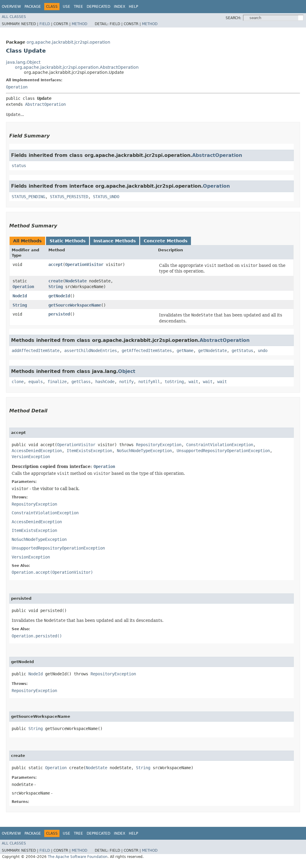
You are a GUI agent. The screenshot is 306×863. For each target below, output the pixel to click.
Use (66, 6)
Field (44, 24)
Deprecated (98, 6)
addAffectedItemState (35, 350)
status (19, 165)
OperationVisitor (84, 264)
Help (133, 6)
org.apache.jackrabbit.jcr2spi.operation (68, 42)
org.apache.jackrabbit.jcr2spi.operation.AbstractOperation (77, 67)
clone (18, 381)
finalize (57, 381)
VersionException (31, 456)
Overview (11, 6)
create (55, 281)
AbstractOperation (45, 104)
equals (35, 381)
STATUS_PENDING (28, 196)
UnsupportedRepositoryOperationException (223, 450)
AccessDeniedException (37, 450)
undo (262, 350)
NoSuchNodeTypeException (144, 450)
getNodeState (212, 350)
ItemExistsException (89, 450)
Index (119, 6)
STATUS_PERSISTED (69, 196)
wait (193, 381)
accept (55, 264)
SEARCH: (233, 18)
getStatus (242, 350)
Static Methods (67, 240)
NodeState (76, 281)
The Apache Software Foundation (78, 857)
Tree (78, 6)
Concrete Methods (165, 240)
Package (33, 6)
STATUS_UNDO (106, 196)
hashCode (104, 381)
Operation (16, 87)
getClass (81, 381)
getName (185, 350)
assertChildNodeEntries (90, 350)
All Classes (14, 17)
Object (126, 371)
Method (79, 24)
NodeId (20, 295)
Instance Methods (115, 240)
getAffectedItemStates (147, 350)
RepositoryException (158, 444)
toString (174, 381)
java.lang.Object (23, 62)
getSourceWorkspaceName (74, 305)
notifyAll (149, 381)
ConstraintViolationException (219, 444)
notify (126, 381)
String (55, 286)
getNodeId (59, 295)
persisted (59, 314)
